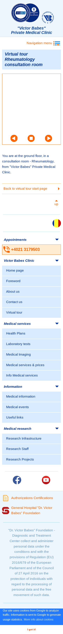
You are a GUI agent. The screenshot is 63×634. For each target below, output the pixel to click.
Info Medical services (22, 375)
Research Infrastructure (23, 438)
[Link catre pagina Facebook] (17, 480)
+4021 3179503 (25, 249)
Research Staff (17, 449)
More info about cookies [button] (38, 619)
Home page (15, 270)
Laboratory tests (18, 344)
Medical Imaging (18, 354)
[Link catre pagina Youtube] (46, 480)
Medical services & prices (25, 365)
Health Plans (15, 333)
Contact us (14, 302)
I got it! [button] (31, 629)
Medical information (20, 396)
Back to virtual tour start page (25, 188)
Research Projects (20, 459)
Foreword (13, 281)
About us (13, 291)
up (56, 204)
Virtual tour (14, 312)
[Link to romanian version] (56, 223)
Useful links (14, 417)
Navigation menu (39, 43)
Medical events (17, 407)
